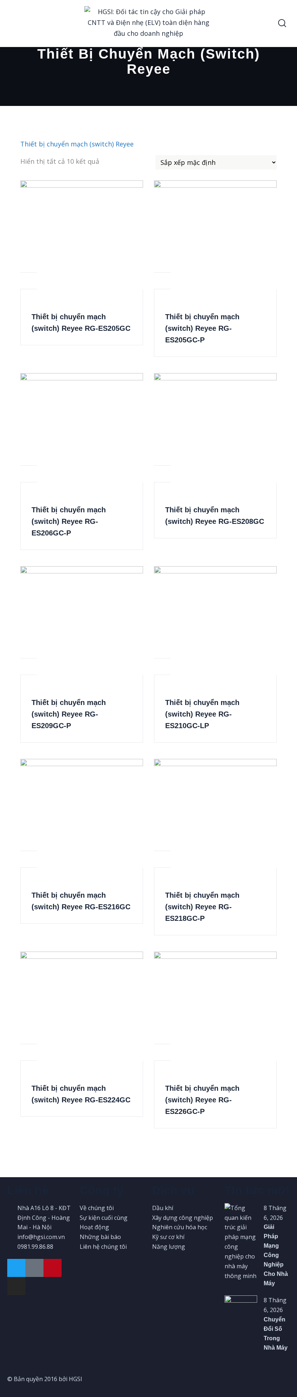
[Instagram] (16, 1286)
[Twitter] (16, 1268)
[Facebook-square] (34, 1268)
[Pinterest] (52, 1268)
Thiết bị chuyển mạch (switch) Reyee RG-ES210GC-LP (202, 714)
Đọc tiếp (28, 264)
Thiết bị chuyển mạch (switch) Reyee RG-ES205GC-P (202, 328)
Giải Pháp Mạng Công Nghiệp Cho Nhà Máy (276, 1255)
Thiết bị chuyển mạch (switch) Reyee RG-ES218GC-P (202, 906)
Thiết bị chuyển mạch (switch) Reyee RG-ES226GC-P (202, 1099)
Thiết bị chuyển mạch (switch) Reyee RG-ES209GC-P (69, 714)
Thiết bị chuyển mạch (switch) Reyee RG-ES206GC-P (69, 521)
